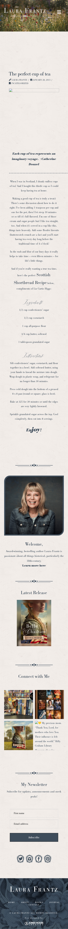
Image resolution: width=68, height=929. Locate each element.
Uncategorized (19, 83)
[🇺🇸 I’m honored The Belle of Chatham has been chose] (18, 735)
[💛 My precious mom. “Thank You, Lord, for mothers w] (49, 735)
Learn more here (34, 565)
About (25, 902)
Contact (34, 905)
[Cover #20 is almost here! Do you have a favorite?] (49, 704)
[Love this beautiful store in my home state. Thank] (18, 704)
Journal (54, 902)
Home (11, 902)
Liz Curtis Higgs (42, 288)
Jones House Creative (34, 923)
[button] (59, 12)
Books (39, 902)
